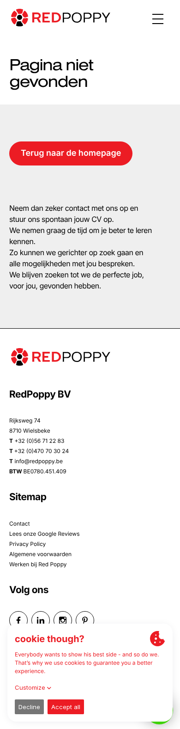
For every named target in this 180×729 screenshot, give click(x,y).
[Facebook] (18, 620)
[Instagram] (63, 620)
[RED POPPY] (61, 17)
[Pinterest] (85, 620)
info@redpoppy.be (38, 461)
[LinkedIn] (40, 620)
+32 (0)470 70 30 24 (41, 450)
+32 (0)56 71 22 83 (39, 440)
